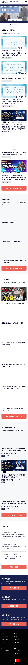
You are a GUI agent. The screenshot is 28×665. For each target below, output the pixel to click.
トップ (2, 633)
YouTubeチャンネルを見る (14, 416)
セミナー (3, 642)
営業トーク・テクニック (6, 57)
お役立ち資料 (4, 639)
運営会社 (16, 639)
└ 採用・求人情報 (5, 651)
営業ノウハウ (4, 636)
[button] (10, 24)
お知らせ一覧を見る (14, 567)
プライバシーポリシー (18, 648)
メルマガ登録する (14, 588)
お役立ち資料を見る (14, 606)
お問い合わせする (14, 624)
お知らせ (16, 636)
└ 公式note (4, 653)
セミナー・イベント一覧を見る (14, 515)
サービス (16, 633)
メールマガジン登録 (18, 651)
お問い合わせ (17, 653)
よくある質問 (17, 642)
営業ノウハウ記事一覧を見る (14, 188)
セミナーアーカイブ (6, 131)
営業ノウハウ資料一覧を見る (14, 268)
